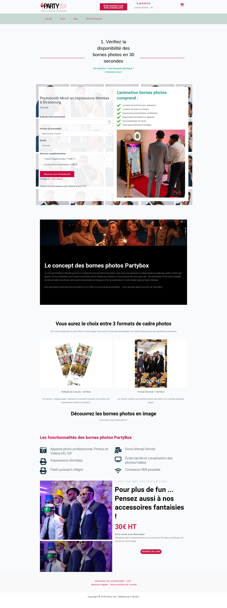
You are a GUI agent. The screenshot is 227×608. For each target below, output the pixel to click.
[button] (42, 510)
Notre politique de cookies (123, 584)
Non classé (57, 179)
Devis (63, 19)
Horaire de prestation (50, 128)
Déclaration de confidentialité (109, 581)
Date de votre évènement (52, 116)
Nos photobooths (94, 19)
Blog (76, 19)
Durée (43, 140)
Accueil (49, 19)
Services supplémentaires (53, 153)
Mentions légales (99, 584)
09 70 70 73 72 (144, 3)
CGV (128, 581)
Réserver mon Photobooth (57, 174)
